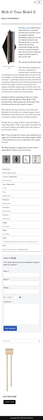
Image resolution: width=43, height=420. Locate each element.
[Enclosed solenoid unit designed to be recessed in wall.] (17, 159)
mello (8, 137)
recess (32, 42)
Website (6, 288)
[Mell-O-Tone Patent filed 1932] (27, 159)
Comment (7, 302)
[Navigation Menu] (39, 2)
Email (6, 279)
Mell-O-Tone (26, 28)
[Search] (35, 2)
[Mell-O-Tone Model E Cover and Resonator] (7, 159)
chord (20, 150)
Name (6, 271)
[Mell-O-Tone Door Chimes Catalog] (37, 159)
